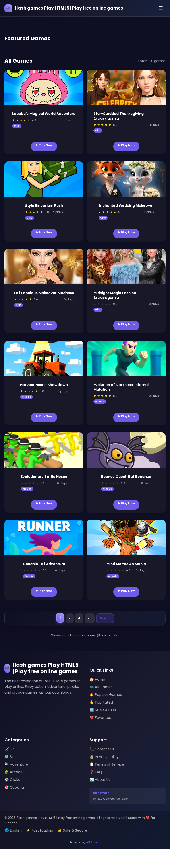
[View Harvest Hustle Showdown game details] (43, 358)
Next (103, 618)
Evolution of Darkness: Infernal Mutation (121, 387)
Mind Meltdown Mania (126, 563)
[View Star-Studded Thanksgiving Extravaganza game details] (126, 87)
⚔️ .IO (9, 749)
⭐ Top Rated (101, 702)
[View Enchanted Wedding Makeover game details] (126, 179)
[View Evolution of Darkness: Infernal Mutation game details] (126, 358)
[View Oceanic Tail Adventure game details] (43, 537)
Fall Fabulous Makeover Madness (44, 292)
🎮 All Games (100, 687)
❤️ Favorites (100, 717)
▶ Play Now (43, 145)
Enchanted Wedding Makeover (126, 205)
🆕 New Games (102, 709)
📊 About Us (99, 779)
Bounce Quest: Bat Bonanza (126, 476)
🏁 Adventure (16, 764)
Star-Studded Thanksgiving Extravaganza (118, 116)
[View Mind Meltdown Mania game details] (126, 537)
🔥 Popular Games (105, 694)
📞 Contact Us (101, 749)
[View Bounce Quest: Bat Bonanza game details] (126, 450)
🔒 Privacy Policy (104, 756)
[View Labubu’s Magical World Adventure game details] (43, 87)
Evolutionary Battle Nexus (44, 476)
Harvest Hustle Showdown (44, 384)
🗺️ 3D (9, 756)
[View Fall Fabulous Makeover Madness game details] (43, 266)
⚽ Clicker (13, 779)
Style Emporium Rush (44, 205)
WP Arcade (93, 842)
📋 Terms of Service (106, 764)
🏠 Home (97, 679)
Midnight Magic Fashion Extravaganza (114, 295)
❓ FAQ (95, 772)
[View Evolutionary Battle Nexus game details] (43, 450)
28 (90, 618)
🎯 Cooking (14, 787)
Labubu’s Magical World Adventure (43, 113)
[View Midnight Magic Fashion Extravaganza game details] (126, 266)
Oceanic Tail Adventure (44, 563)
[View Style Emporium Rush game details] (43, 179)
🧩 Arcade (13, 772)
